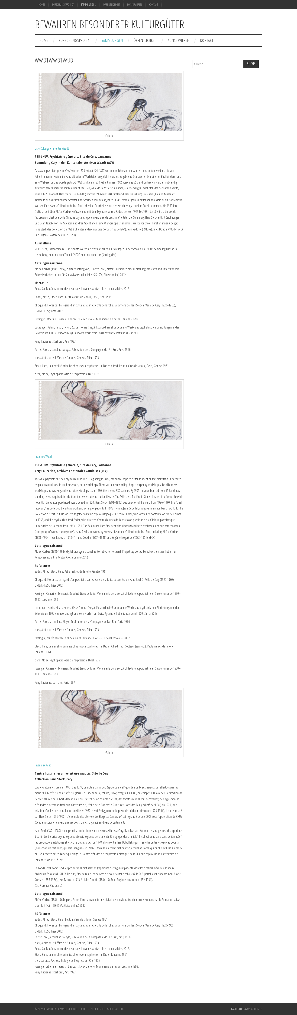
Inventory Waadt (43, 456)
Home (42, 5)
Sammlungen (88, 5)
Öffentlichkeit (111, 5)
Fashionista (238, 1009)
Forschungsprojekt (63, 5)
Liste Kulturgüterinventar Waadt (52, 148)
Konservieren (134, 5)
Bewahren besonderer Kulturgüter (109, 24)
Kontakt (153, 5)
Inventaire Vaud (43, 765)
